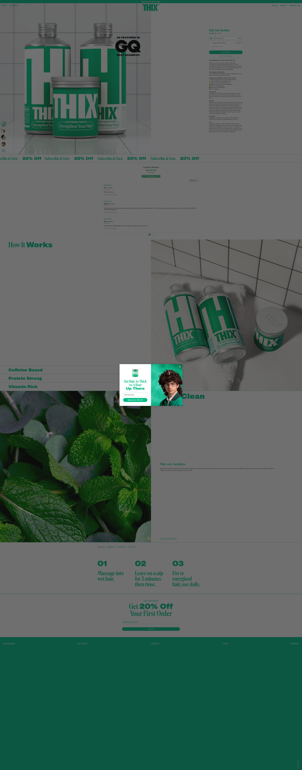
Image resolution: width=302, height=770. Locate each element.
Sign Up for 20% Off (135, 400)
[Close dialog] (180, 367)
